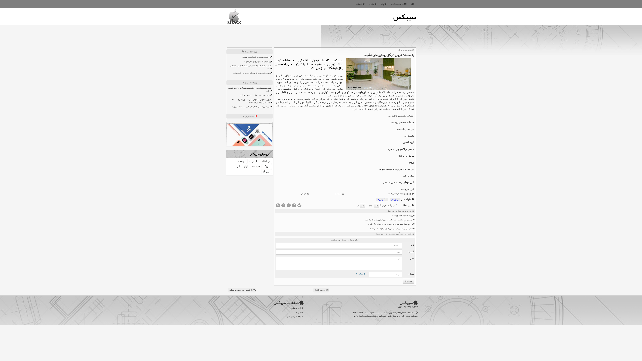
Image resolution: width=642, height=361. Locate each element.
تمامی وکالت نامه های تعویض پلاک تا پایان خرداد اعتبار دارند (250, 67)
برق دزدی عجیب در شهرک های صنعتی (256, 57)
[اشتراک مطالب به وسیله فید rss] (278, 205)
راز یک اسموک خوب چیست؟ (402, 215)
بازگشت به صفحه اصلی (241, 290)
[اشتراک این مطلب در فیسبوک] (294, 205)
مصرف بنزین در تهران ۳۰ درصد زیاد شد (255, 95)
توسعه (241, 161)
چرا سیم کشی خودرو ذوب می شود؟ (257, 61)
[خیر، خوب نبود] (362, 205)
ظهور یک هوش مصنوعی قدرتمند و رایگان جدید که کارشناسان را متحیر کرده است (251, 101)
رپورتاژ (395, 199)
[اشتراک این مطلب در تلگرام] (299, 205)
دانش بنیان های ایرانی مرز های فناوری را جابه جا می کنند (391, 229)
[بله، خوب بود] (376, 205)
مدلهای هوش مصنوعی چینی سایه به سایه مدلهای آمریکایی (390, 224)
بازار (246, 166)
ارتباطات (265, 161)
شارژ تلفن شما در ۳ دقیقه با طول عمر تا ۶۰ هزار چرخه (251, 107)
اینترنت (253, 161)
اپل (383, 4)
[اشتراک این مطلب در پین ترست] (283, 205)
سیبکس (404, 17)
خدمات (359, 4)
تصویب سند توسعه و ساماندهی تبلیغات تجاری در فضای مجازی (249, 89)
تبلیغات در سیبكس (294, 316)
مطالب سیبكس (397, 4)
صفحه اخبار (320, 290)
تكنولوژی (382, 199)
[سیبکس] (412, 4)
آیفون (372, 4)
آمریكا (267, 166)
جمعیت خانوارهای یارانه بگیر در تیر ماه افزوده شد (252, 73)
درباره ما (299, 312)
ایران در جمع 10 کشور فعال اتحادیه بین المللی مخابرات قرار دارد (389, 220)
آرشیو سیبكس (296, 308)
